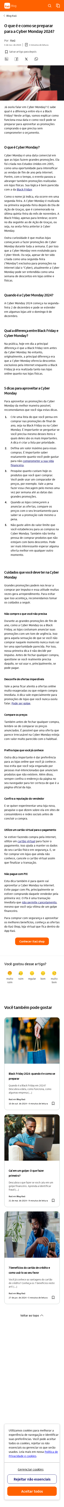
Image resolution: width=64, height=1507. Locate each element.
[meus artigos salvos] (58, 6)
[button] (20, 52)
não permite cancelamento (39, 902)
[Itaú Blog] (10, 6)
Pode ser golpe (21, 703)
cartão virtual (26, 841)
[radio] (9, 977)
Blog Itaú (10, 15)
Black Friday (24, 189)
